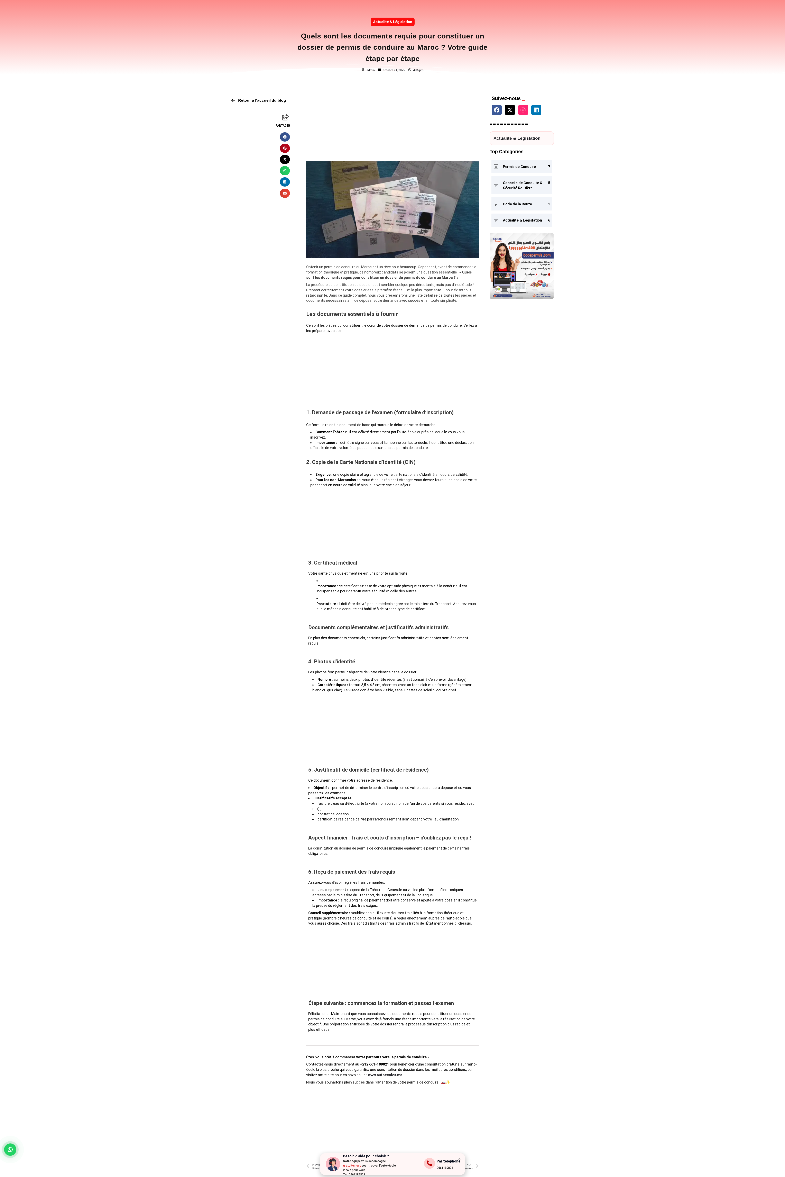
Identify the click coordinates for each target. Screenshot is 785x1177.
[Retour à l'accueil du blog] (233, 100)
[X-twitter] (510, 110)
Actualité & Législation (392, 22)
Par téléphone (448, 1161)
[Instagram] (523, 110)
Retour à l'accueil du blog (262, 100)
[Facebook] (497, 110)
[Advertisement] (392, 124)
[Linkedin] (536, 110)
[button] (285, 137)
